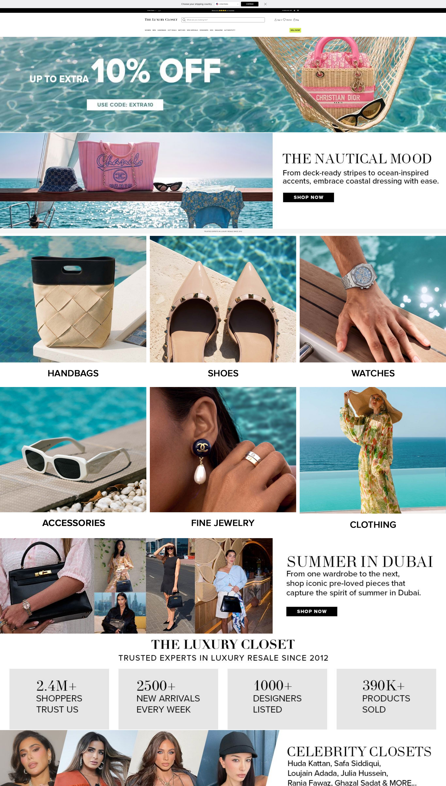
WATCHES (181, 30)
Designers (204, 30)
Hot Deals (172, 30)
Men (154, 30)
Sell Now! (295, 30)
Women (148, 30)
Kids (211, 30)
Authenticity (229, 30)
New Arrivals (192, 30)
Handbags (161, 30)
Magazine (219, 30)
